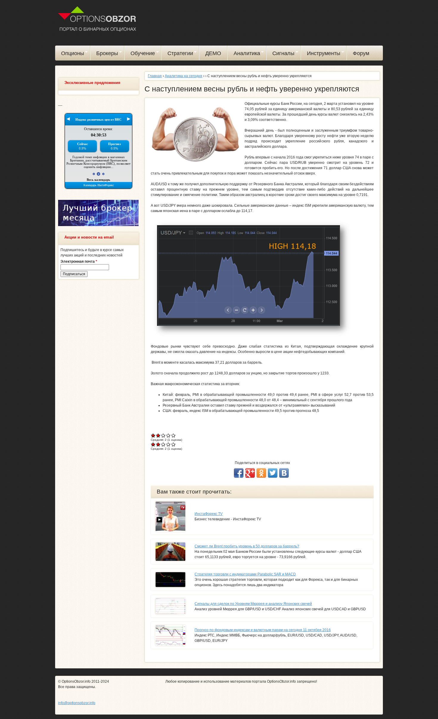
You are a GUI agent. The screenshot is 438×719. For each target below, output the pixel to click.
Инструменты (320, 54)
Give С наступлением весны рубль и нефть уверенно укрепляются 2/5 (158, 435)
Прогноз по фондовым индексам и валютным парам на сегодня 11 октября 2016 (263, 630)
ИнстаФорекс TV (209, 514)
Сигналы (281, 54)
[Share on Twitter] (272, 473)
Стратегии (177, 54)
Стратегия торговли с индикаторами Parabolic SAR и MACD (245, 574)
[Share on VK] (284, 473)
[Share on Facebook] (238, 473)
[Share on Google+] (250, 473)
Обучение (140, 54)
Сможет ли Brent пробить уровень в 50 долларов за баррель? (247, 546)
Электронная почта (78, 261)
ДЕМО (213, 53)
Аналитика (244, 54)
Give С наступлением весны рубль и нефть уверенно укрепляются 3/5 (163, 435)
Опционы (69, 54)
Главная (155, 76)
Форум (361, 53)
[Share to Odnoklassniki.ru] (261, 473)
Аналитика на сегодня (183, 76)
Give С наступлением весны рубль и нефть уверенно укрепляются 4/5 (168, 435)
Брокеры (104, 54)
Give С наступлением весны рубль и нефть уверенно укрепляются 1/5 (153, 435)
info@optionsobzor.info (76, 703)
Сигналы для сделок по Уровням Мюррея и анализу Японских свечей (253, 604)
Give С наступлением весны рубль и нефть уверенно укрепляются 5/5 (173, 435)
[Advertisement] (98, 374)
